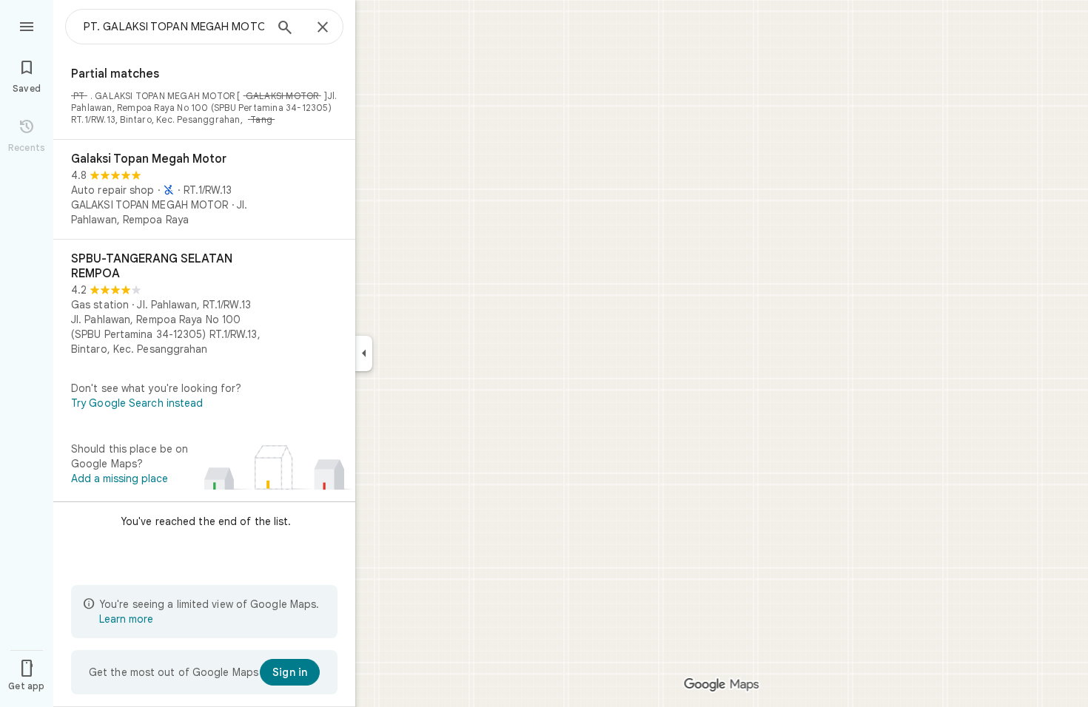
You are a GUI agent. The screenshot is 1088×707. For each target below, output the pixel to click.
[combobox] (174, 26)
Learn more (126, 619)
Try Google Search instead (137, 403)
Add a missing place (119, 478)
